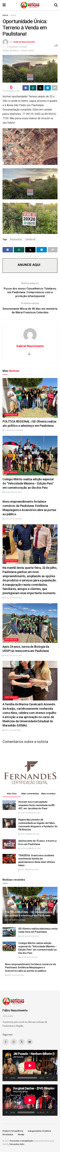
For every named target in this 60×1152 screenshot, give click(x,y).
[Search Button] (56, 5)
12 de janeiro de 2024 (16, 47)
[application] (30, 1065)
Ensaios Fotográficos (12, 1131)
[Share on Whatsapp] (33, 88)
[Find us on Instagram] (13, 1042)
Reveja (21, 1134)
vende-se (30, 239)
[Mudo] (47, 1077)
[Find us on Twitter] (21, 1042)
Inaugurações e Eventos (39, 1131)
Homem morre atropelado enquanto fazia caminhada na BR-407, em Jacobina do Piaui (36, 805)
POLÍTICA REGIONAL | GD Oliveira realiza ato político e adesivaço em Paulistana (28, 914)
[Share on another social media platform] (55, 88)
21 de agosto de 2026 (13, 430)
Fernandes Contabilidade (21, 1141)
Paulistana (16, 239)
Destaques (11, 414)
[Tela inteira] (53, 1077)
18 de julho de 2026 (13, 655)
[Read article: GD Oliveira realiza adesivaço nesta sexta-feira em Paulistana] (9, 932)
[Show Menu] (4, 5)
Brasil (13, 15)
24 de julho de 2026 (13, 519)
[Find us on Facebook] (5, 1042)
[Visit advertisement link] (30, 265)
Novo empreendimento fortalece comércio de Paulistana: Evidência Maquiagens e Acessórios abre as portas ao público (30, 967)
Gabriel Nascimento (24, 42)
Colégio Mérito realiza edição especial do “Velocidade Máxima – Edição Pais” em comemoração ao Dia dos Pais (28, 483)
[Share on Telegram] (47, 88)
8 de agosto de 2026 (13, 492)
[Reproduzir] (6, 1077)
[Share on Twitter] (40, 88)
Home (5, 15)
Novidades (7, 1134)
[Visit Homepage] (29, 5)
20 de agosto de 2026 (29, 936)
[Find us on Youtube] (29, 1042)
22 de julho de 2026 (13, 598)
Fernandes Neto (17, 1144)
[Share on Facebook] (25, 88)
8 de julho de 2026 (12, 730)
